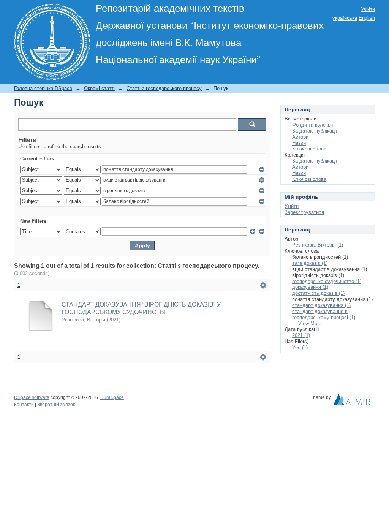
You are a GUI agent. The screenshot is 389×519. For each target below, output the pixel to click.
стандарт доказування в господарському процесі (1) (323, 314)
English (367, 18)
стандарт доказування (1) (321, 305)
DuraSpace (112, 397)
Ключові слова (309, 149)
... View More (306, 323)
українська (344, 18)
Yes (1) (300, 347)
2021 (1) (301, 335)
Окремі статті (99, 88)
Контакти (24, 404)
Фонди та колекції (312, 125)
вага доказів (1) (309, 263)
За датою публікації (314, 131)
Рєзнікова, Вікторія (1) (317, 245)
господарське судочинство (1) (326, 281)
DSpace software (31, 397)
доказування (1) (310, 287)
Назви (299, 143)
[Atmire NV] (354, 401)
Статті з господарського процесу (164, 88)
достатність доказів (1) (318, 293)
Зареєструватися (304, 212)
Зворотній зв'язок (56, 404)
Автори (300, 137)
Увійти (368, 9)
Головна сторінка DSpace (43, 88)
